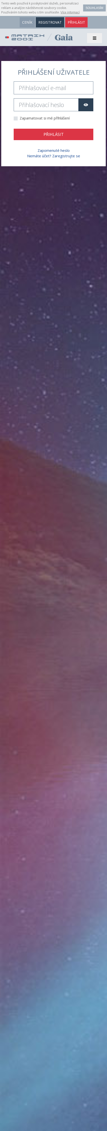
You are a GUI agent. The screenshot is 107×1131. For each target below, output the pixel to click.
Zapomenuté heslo (54, 150)
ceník (27, 22)
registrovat (50, 22)
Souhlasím (94, 8)
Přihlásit (54, 134)
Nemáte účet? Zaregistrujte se (53, 155)
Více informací (70, 12)
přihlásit (76, 22)
